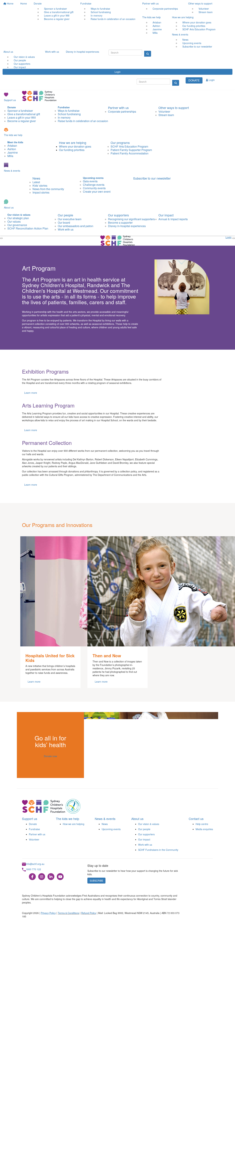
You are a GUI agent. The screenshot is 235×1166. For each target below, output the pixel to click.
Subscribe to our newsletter (197, 46)
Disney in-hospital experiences (82, 51)
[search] (175, 83)
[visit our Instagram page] (41, 877)
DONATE (194, 80)
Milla (155, 32)
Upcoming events (111, 829)
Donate (38, 3)
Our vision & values (148, 824)
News (36, 178)
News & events (180, 34)
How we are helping (183, 17)
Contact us (196, 818)
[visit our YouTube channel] (60, 877)
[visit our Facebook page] (32, 877)
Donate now (50, 756)
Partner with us (150, 3)
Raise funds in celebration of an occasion (113, 19)
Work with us (52, 51)
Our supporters (118, 215)
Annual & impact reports (173, 219)
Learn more (30, 392)
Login (118, 72)
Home (9, 3)
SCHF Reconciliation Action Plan (27, 228)
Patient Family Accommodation (129, 153)
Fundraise (85, 3)
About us (8, 51)
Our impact (20, 67)
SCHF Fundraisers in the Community (158, 849)
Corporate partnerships (165, 8)
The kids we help (151, 17)
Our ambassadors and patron (75, 226)
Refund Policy (88, 913)
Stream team (206, 12)
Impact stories (41, 192)
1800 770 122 (33, 869)
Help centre (202, 824)
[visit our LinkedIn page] (50, 877)
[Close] (1, 238)
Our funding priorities (71, 150)
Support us (10, 100)
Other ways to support (200, 3)
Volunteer (34, 839)
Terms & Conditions (68, 913)
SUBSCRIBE (96, 880)
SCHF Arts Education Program (199, 29)
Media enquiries (204, 829)
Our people (65, 215)
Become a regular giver (57, 19)
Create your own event (96, 192)
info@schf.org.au (35, 864)
